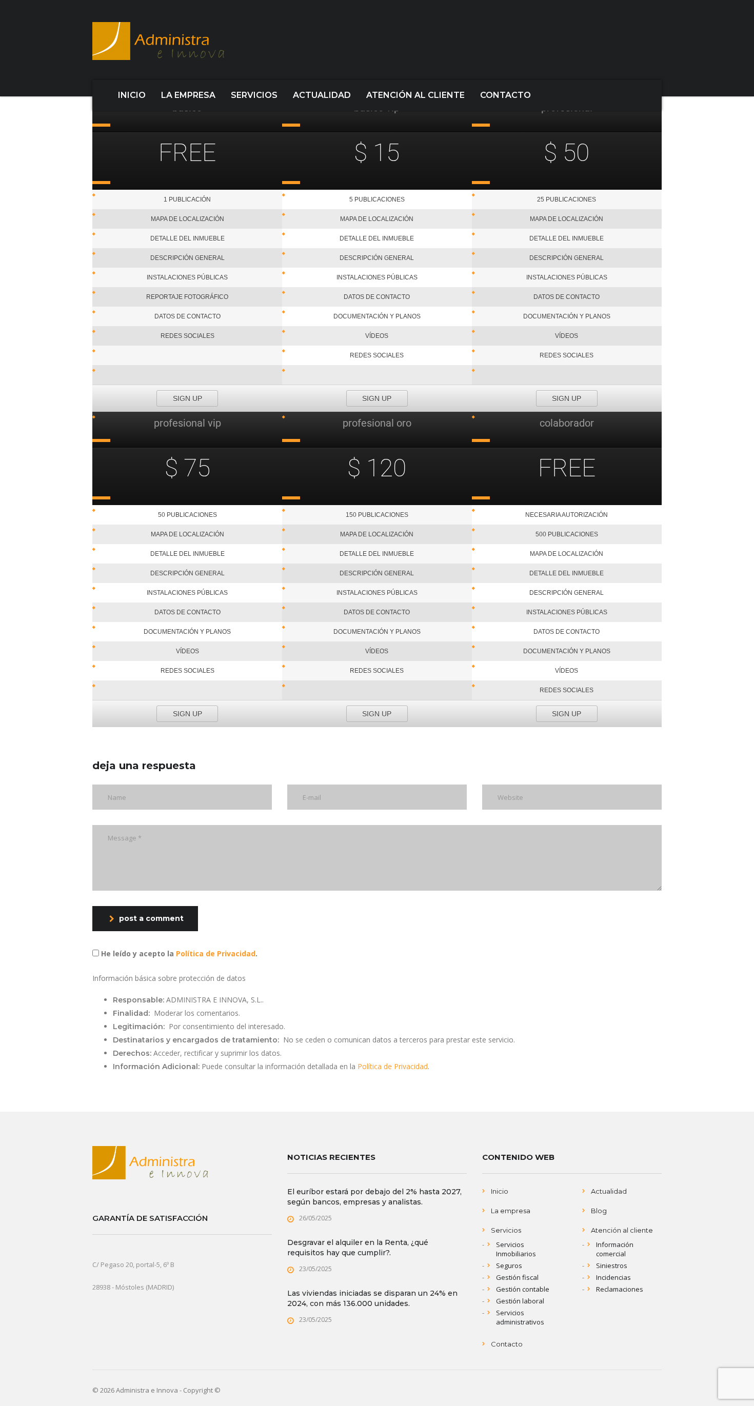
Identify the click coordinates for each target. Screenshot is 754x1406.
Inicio (499, 1191)
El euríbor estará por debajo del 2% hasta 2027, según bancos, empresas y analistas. (374, 1197)
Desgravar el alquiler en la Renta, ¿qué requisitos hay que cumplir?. (357, 1247)
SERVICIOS (254, 95)
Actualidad (609, 1191)
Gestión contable (522, 1289)
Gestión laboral (520, 1300)
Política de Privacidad (215, 953)
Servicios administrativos (520, 1317)
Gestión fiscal (517, 1277)
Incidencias (613, 1277)
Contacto (507, 1344)
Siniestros (611, 1265)
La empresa (510, 1211)
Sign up (187, 398)
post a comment (151, 918)
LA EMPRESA (188, 95)
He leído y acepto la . (178, 953)
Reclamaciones (619, 1289)
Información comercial (614, 1249)
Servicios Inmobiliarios (516, 1249)
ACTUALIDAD (322, 95)
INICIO (132, 95)
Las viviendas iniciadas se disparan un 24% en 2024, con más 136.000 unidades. (372, 1298)
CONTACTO (505, 95)
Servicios (506, 1230)
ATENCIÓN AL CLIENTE (415, 95)
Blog (599, 1211)
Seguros (509, 1265)
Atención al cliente (622, 1230)
